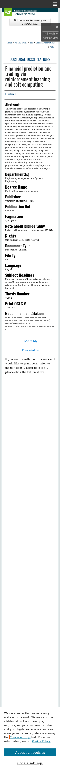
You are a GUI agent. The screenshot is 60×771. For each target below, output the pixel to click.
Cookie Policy (41, 741)
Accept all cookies (30, 752)
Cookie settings (20, 737)
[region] (30, 739)
